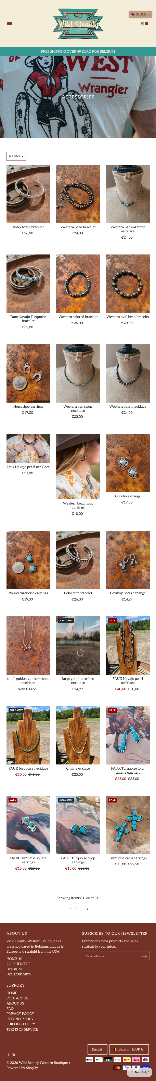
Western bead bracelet (78, 227)
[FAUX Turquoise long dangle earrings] (128, 735)
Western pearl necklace (127, 407)
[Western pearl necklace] (128, 373)
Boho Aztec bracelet (28, 227)
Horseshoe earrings (28, 407)
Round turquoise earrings (28, 593)
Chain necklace (78, 769)
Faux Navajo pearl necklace (28, 467)
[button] (140, 14)
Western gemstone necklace (78, 409)
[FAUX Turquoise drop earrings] (78, 825)
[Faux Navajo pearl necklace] (28, 448)
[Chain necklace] (78, 735)
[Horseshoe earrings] (28, 373)
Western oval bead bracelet (127, 317)
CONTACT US (17, 998)
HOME (11, 993)
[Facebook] (8, 1055)
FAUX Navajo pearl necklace (128, 681)
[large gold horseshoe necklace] (78, 645)
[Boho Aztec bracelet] (28, 194)
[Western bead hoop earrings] (78, 467)
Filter (16, 156)
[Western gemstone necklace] (78, 373)
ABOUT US (15, 1003)
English (97, 1049)
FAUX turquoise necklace (28, 769)
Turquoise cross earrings (128, 858)
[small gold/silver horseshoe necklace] (28, 645)
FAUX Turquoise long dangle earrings (127, 771)
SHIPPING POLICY (20, 1024)
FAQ (10, 1009)
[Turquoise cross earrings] (128, 825)
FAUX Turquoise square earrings (28, 860)
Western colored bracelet (78, 317)
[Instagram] (13, 1055)
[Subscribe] (145, 956)
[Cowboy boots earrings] (128, 560)
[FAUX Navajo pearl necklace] (128, 645)
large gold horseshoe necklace (78, 681)
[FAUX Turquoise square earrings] (28, 825)
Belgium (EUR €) (131, 1049)
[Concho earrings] (128, 463)
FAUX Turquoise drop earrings (78, 860)
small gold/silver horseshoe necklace (28, 681)
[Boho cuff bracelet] (78, 560)
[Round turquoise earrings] (28, 560)
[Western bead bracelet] (78, 194)
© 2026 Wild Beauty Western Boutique (37, 1063)
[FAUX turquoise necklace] (28, 735)
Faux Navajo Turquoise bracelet (28, 319)
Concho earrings (127, 496)
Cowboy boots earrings (127, 593)
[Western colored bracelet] (78, 283)
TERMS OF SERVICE (22, 1029)
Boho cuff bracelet (78, 593)
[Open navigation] (9, 24)
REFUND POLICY (20, 1019)
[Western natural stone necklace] (128, 194)
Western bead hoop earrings (78, 505)
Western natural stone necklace (127, 229)
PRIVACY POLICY (20, 1014)
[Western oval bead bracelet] (128, 283)
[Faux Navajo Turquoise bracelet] (28, 283)
